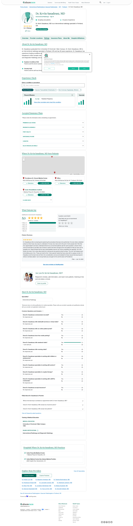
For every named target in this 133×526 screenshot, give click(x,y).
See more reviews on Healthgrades (53, 264)
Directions (30, 183)
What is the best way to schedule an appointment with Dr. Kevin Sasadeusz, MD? (45, 400)
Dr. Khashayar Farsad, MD (29, 482)
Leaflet (71, 174)
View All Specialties (79, 471)
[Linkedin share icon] (107, 522)
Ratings (46, 38)
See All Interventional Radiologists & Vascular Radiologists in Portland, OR (40, 493)
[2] (62, 222)
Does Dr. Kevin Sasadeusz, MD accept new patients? (37, 409)
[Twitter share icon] (109, 522)
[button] (42, 311)
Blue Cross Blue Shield (30, 145)
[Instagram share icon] (104, 522)
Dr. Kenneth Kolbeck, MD (62, 489)
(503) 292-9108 (45, 183)
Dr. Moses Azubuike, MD (61, 486)
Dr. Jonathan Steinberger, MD (43, 486)
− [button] (23, 160)
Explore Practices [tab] (44, 475)
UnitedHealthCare (28, 136)
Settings (49, 68)
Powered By (23, 496)
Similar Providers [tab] (29, 475)
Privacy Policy (53, 63)
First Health (27, 132)
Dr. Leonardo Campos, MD (46, 482)
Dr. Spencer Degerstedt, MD (29, 489)
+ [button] (23, 158)
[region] (67, 62)
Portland (64, 7)
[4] (68, 222)
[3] (65, 222)
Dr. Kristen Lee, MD (27, 479)
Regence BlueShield (29, 127)
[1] (59, 222)
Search (100, 2)
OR (60, 7)
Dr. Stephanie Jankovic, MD (64, 482)
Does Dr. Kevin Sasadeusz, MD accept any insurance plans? (39, 405)
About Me (66, 38)
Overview (25, 38)
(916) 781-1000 (45, 195)
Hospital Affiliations (77, 38)
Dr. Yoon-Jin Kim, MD (46, 489)
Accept (84, 68)
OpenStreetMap (77, 174)
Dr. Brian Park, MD (27, 486)
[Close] (89, 54)
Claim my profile (41, 283)
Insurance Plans (56, 38)
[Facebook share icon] (102, 522)
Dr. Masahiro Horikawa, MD (43, 479)
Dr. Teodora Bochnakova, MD (62, 479)
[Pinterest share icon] (111, 522)
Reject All (73, 68)
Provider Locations (36, 38)
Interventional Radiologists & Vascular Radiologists (43, 7)
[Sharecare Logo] (29, 2)
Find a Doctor (24, 7)
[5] (71, 222)
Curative (25, 141)
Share (28, 31)
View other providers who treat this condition (47, 102)
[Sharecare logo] (37, 504)
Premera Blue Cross (29, 122)
